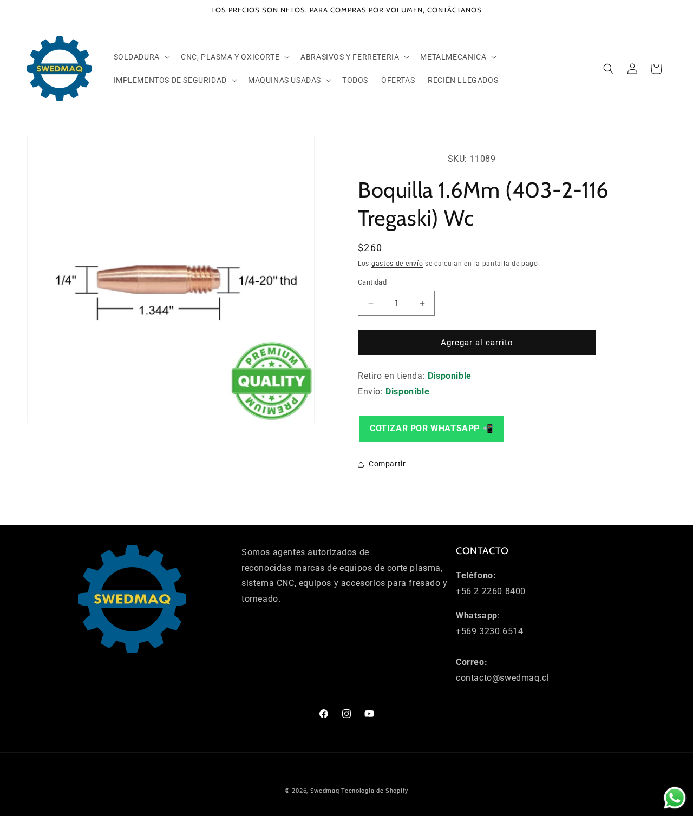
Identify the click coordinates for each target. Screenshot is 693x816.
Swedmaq (324, 790)
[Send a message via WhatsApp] (675, 798)
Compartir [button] (387, 463)
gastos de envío (397, 263)
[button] (140, 56)
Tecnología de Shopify (374, 790)
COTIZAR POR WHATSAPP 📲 (431, 428)
